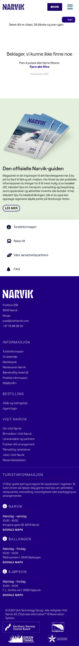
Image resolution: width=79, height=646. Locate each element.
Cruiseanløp (10, 356)
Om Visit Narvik (12, 428)
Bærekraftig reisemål (15, 372)
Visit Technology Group (29, 610)
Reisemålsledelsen (14, 460)
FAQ (17, 269)
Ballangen (20, 539)
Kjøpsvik (18, 572)
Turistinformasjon (25, 227)
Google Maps (13, 529)
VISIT (46, 74)
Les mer (11, 208)
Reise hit (19, 241)
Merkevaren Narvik (14, 367)
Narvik (16, 506)
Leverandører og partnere (19, 438)
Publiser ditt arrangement (18, 444)
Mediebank (10, 362)
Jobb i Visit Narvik (13, 454)
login (14, 408)
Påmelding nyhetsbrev (16, 449)
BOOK (55, 6)
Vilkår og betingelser (15, 403)
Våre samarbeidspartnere (31, 255)
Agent (7, 408)
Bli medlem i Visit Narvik (17, 433)
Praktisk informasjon (15, 377)
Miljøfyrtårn (9, 383)
